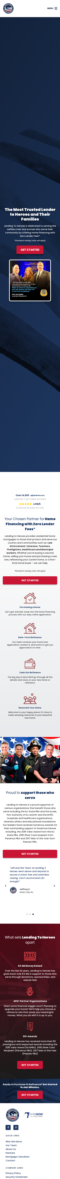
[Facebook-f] (8, 1127)
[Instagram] (15, 1127)
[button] (52, 8)
